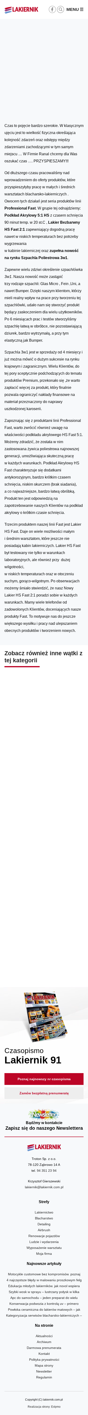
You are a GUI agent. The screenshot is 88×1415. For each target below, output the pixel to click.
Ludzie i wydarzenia (44, 1242)
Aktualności (65, 110)
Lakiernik (49, 110)
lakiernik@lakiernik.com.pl (44, 1187)
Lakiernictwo (44, 1212)
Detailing (44, 1224)
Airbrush (44, 1230)
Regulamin (44, 1377)
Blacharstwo (44, 1218)
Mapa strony (44, 1365)
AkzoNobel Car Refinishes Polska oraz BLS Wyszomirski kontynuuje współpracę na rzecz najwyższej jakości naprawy (44, 751)
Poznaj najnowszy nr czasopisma (44, 1079)
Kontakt (44, 1354)
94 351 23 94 (47, 1170)
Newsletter (44, 1120)
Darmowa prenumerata (44, 1348)
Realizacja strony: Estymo (44, 1406)
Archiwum (44, 1342)
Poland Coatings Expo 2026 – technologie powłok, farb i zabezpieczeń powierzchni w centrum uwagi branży (44, 955)
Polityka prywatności (44, 1359)
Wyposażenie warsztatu (44, 1248)
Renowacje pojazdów (44, 1236)
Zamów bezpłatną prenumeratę (44, 1093)
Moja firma (44, 1253)
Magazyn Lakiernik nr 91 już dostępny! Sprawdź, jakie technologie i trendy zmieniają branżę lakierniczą (44, 854)
